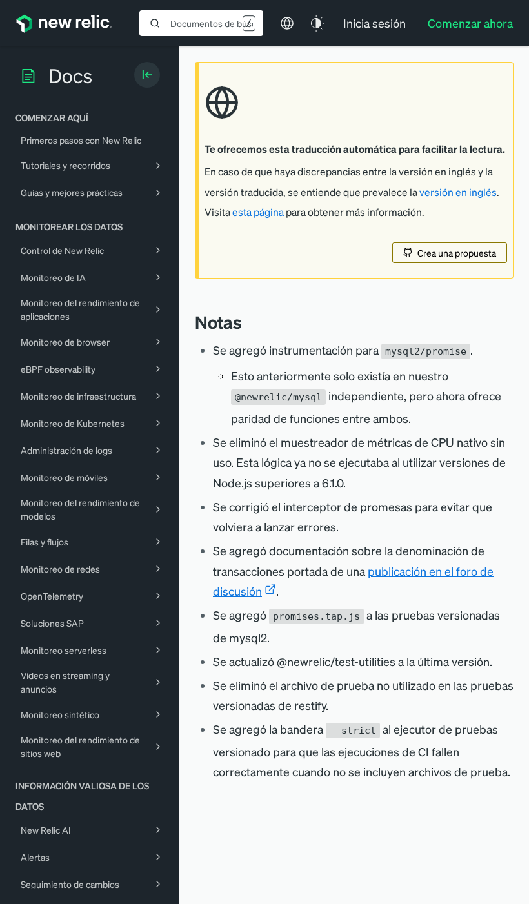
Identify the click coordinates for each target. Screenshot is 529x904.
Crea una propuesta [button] (456, 253)
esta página (258, 212)
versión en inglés (458, 192)
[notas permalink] (248, 322)
